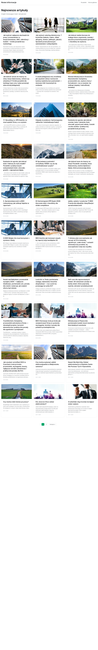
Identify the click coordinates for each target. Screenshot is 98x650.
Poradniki (83, 2)
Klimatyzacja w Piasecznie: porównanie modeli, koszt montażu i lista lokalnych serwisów (81, 323)
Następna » (52, 424)
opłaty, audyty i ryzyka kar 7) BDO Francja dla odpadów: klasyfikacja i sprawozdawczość (81, 203)
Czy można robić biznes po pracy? (16, 402)
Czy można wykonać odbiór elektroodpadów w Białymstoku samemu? (47, 364)
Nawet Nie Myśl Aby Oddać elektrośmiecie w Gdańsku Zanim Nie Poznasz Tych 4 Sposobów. (80, 364)
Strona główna (92, 2)
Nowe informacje (8, 2)
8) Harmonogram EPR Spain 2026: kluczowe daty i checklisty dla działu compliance (48, 203)
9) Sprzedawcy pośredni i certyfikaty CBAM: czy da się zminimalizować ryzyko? (46, 164)
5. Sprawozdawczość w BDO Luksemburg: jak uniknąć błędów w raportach (16, 203)
